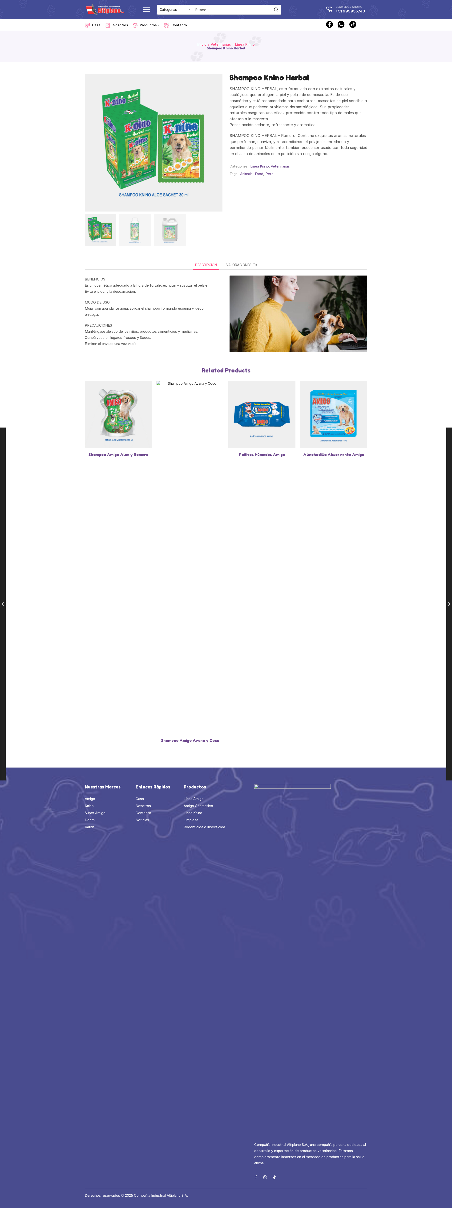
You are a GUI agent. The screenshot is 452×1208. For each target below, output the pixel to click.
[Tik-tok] (274, 1177)
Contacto (179, 25)
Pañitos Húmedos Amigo (262, 454)
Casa (96, 25)
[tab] (206, 265)
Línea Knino (245, 44)
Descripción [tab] (206, 265)
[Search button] (276, 9)
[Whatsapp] (341, 25)
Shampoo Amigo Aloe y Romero (118, 454)
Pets (269, 174)
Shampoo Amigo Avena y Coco (190, 740)
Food (259, 174)
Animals (246, 174)
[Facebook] (329, 25)
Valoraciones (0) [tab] (241, 265)
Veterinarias (221, 44)
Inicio (202, 44)
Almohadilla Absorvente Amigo (333, 454)
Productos (148, 25)
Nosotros (120, 25)
